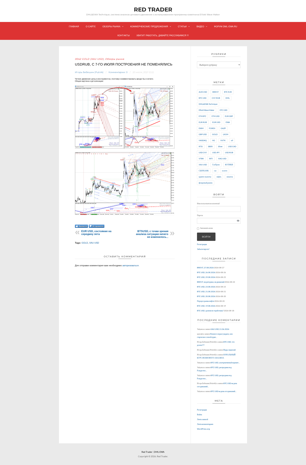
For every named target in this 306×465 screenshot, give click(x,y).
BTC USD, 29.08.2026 (206, 277)
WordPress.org (203, 429)
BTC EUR (228, 92)
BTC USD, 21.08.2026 (206, 291)
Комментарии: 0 (118, 72)
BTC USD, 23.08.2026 (206, 287)
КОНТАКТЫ (123, 35)
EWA (228, 122)
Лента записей (202, 419)
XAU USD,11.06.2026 (220, 329)
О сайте (91, 26)
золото (224, 170)
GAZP (223, 128)
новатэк (230, 177)
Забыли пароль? (203, 249)
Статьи (182, 26)
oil (232, 140)
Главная (74, 26)
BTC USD (202, 98)
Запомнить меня (206, 228)
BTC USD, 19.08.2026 (206, 306)
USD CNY (203, 152)
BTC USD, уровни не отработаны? (210, 310)
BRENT (215, 92)
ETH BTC (202, 116)
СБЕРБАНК (204, 170)
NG (213, 140)
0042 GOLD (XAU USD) (89, 59)
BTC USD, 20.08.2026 (206, 296)
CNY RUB (216, 98)
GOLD (85, 243)
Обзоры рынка (111, 26)
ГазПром (216, 164)
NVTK (223, 140)
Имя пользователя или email (208, 203)
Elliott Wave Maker (206, 110)
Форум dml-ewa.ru (225, 26)
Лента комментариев (205, 424)
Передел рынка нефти (205, 301)
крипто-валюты (205, 177)
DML (228, 98)
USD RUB (229, 152)
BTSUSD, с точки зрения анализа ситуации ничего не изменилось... (152, 234)
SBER (210, 146)
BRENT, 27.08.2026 (205, 267)
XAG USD (222, 158)
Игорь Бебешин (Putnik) (89, 72)
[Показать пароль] (238, 220)
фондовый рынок (205, 183)
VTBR (201, 158)
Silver (220, 146)
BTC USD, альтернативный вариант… (225, 362)
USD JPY (216, 152)
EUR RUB (203, 122)
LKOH (225, 134)
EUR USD (216, 122)
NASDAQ (203, 140)
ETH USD (215, 116)
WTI (211, 158)
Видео (200, 26)
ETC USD (223, 110)
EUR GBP (229, 116)
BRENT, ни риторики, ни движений (210, 282)
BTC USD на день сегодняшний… (224, 391)
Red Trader (153, 9)
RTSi (201, 146)
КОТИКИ (229, 164)
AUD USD (203, 92)
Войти (206, 236)
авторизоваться (130, 265)
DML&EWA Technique (208, 104)
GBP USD (203, 134)
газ (215, 170)
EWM (201, 128)
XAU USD (94, 243)
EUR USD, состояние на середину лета (96, 232)
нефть (219, 177)
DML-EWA (159, 451)
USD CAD (232, 146)
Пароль (200, 215)
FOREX (212, 128)
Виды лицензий (229, 350)
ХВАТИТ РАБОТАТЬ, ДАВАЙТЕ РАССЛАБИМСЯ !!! (162, 35)
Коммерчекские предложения (149, 26)
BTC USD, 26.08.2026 (206, 272)
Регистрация (202, 244)
